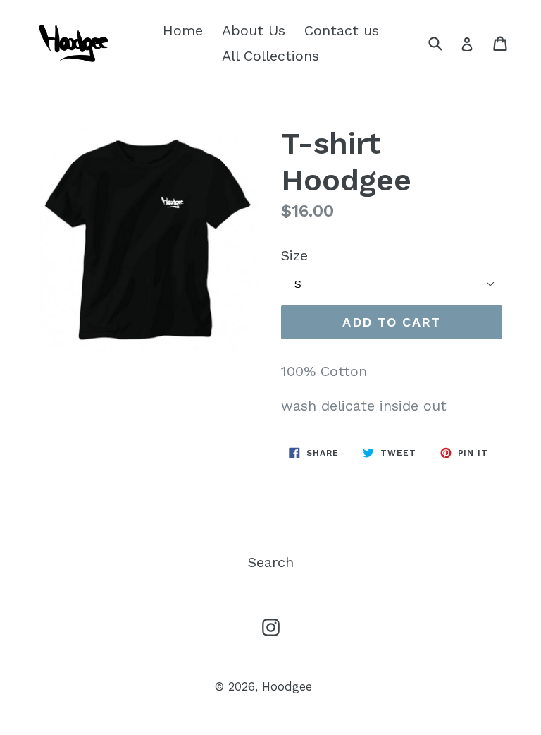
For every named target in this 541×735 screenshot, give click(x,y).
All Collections (270, 55)
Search (271, 562)
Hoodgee (287, 686)
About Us (253, 30)
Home (183, 30)
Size (294, 255)
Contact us (341, 30)
